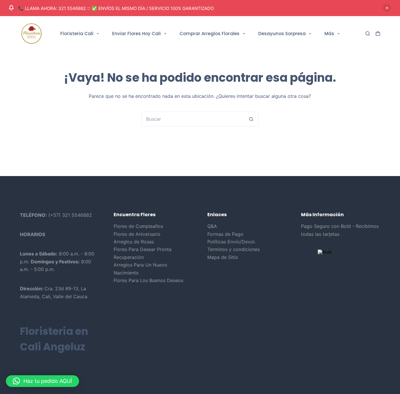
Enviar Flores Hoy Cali (136, 33)
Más (329, 33)
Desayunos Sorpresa (282, 33)
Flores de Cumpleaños (138, 226)
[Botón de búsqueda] (251, 119)
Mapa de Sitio (222, 257)
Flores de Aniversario (137, 234)
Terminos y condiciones (233, 249)
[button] (42, 381)
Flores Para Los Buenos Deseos (148, 280)
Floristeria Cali (76, 33)
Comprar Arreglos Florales (210, 33)
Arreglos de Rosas (134, 242)
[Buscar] (367, 33)
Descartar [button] (386, 8)
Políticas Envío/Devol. (231, 242)
